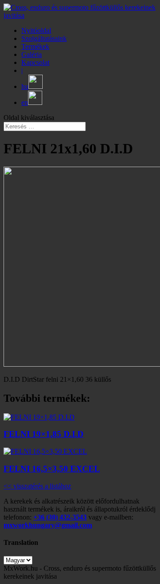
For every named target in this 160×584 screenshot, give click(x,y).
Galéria (31, 54)
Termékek (35, 46)
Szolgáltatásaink (44, 38)
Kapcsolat (35, 62)
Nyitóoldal (36, 30)
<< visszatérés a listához (37, 486)
